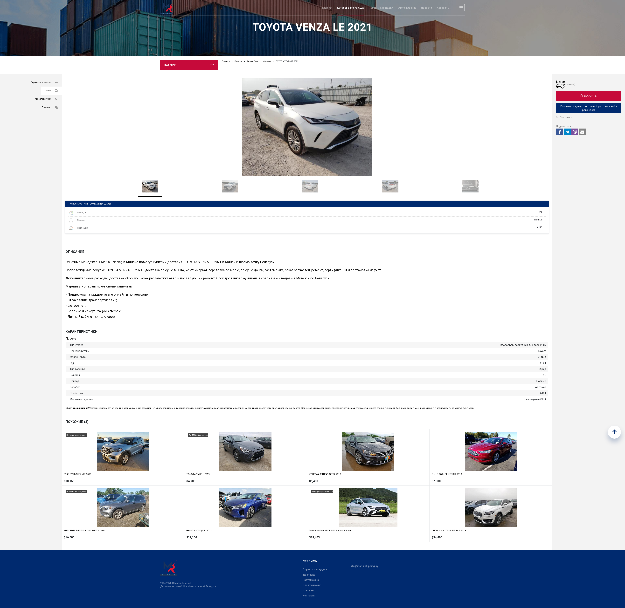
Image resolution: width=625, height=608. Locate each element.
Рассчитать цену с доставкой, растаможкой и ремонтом (588, 108)
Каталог (169, 65)
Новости (308, 590)
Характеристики (43, 99)
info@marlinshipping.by (364, 566)
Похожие (46, 107)
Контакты (309, 595)
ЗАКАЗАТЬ (590, 95)
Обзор (48, 90)
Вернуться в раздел (41, 82)
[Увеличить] (307, 127)
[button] (559, 132)
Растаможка (311, 579)
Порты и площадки (315, 569)
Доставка (309, 574)
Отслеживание (312, 585)
